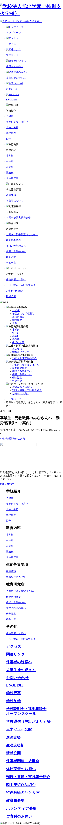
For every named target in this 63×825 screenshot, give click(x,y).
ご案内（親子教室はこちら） (28, 364)
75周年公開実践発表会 (24, 358)
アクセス (13, 646)
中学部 (16, 333)
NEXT (10, 484)
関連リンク (15, 654)
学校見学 (13, 701)
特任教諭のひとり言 (23, 793)
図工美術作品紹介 (20, 785)
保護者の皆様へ (19, 662)
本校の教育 (18, 317)
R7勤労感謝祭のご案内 (12, 438)
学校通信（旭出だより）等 (28, 721)
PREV (3, 484)
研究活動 (17, 377)
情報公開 (13, 753)
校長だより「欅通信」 (24, 313)
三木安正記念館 (19, 729)
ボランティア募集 (21, 808)
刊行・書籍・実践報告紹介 (27, 390)
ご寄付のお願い (20, 393)
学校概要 (17, 320)
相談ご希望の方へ (22, 371)
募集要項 (17, 349)
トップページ (13, 399)
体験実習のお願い (22, 387)
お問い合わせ (17, 678)
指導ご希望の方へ (22, 374)
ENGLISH (14, 685)
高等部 (16, 336)
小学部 (16, 329)
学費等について (20, 352)
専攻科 (16, 339)
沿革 (14, 323)
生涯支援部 (15, 745)
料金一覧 (17, 380)
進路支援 (13, 737)
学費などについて (16, 577)
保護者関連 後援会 (22, 761)
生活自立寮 (18, 342)
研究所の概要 (19, 368)
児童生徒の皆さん (21, 670)
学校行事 (13, 693)
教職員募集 (15, 800)
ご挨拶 (16, 310)
